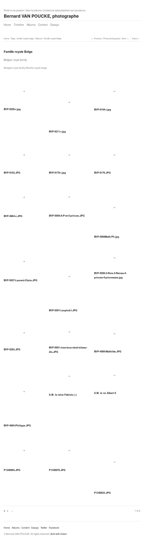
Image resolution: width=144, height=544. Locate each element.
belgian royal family (15, 67)
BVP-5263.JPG (12, 349)
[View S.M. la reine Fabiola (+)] (68, 377)
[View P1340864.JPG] (23, 452)
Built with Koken (59, 533)
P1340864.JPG (12, 470)
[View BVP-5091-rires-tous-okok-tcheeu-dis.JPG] (68, 333)
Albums (31, 24)
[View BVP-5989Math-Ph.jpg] (113, 209)
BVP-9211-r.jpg (57, 131)
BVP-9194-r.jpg (102, 109)
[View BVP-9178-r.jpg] (68, 156)
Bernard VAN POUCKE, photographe (41, 16)
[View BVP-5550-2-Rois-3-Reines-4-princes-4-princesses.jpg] (113, 259)
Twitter (43, 527)
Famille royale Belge (53, 38)
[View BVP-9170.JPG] (113, 156)
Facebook (54, 527)
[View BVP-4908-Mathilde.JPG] (113, 335)
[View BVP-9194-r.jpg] (113, 92)
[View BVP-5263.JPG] (23, 334)
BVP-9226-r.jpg (12, 109)
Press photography (111, 38)
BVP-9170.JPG (102, 172)
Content (43, 24)
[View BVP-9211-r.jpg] (68, 103)
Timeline (19, 24)
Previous (98, 38)
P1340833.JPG (102, 492)
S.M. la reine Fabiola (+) (63, 394)
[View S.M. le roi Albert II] (113, 376)
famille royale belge (25, 38)
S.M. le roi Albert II (105, 393)
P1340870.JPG (57, 470)
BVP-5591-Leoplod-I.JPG (63, 310)
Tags (13, 38)
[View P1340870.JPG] (68, 452)
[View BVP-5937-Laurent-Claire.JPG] (23, 262)
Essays (54, 24)
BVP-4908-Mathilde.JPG (107, 351)
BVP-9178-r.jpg (57, 172)
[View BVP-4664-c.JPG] (23, 198)
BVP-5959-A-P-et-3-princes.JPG (67, 215)
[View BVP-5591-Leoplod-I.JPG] (68, 277)
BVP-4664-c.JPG (13, 216)
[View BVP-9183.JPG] (23, 156)
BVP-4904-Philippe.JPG (17, 425)
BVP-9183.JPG (12, 172)
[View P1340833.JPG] (113, 463)
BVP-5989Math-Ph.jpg (106, 236)
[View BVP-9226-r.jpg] (23, 92)
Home (7, 24)
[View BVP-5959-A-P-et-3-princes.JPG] (68, 198)
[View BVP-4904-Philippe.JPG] (23, 392)
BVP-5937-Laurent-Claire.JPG (20, 280)
